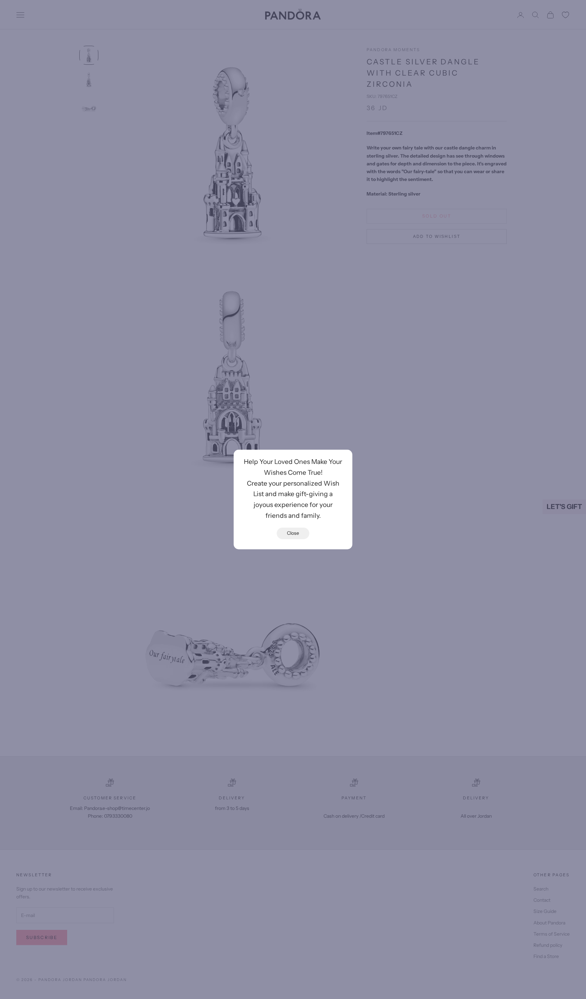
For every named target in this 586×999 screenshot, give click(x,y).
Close (293, 533)
